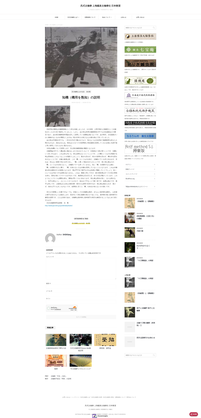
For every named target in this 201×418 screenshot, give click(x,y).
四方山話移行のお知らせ (146, 338)
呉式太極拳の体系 (96, 397)
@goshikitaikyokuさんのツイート (137, 186)
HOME (56, 17)
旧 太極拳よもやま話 (78, 223)
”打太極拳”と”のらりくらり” (80, 369)
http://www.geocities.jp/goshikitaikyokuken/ (59, 206)
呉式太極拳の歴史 (108, 397)
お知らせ (123, 17)
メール (49, 291)
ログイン (128, 164)
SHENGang (67, 234)
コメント (50, 256)
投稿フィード (130, 169)
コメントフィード (131, 174)
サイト (48, 298)
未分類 (88, 223)
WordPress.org (130, 179)
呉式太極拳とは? (73, 17)
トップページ (75, 397)
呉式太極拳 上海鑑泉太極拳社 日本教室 (100, 5)
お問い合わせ (140, 17)
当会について (106, 17)
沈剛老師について (90, 17)
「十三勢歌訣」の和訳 (145, 260)
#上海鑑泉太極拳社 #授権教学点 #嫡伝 (100, 409)
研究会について (131, 397)
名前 (48, 283)
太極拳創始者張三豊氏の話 (56, 348)
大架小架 (140, 231)
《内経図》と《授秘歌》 (146, 201)
